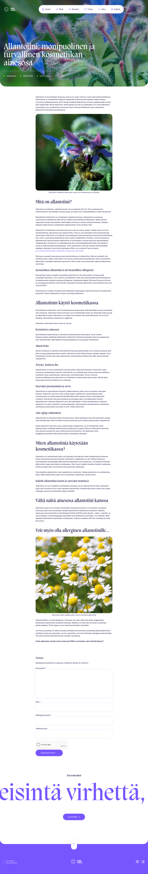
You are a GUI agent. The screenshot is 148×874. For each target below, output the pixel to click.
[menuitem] (46, 9)
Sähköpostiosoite (43, 715)
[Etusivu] (77, 862)
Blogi (61, 9)
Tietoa (90, 9)
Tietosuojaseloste (11, 863)
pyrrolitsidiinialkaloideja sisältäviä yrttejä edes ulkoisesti (59, 251)
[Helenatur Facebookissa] (143, 862)
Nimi (38, 702)
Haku (103, 9)
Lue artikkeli (72, 817)
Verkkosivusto (41, 728)
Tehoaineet (11, 76)
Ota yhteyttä (10, 861)
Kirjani (48, 9)
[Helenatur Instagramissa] (137, 862)
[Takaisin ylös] (74, 844)
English (117, 9)
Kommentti (41, 668)
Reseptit (75, 9)
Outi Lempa (45, 76)
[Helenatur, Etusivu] (10, 9)
